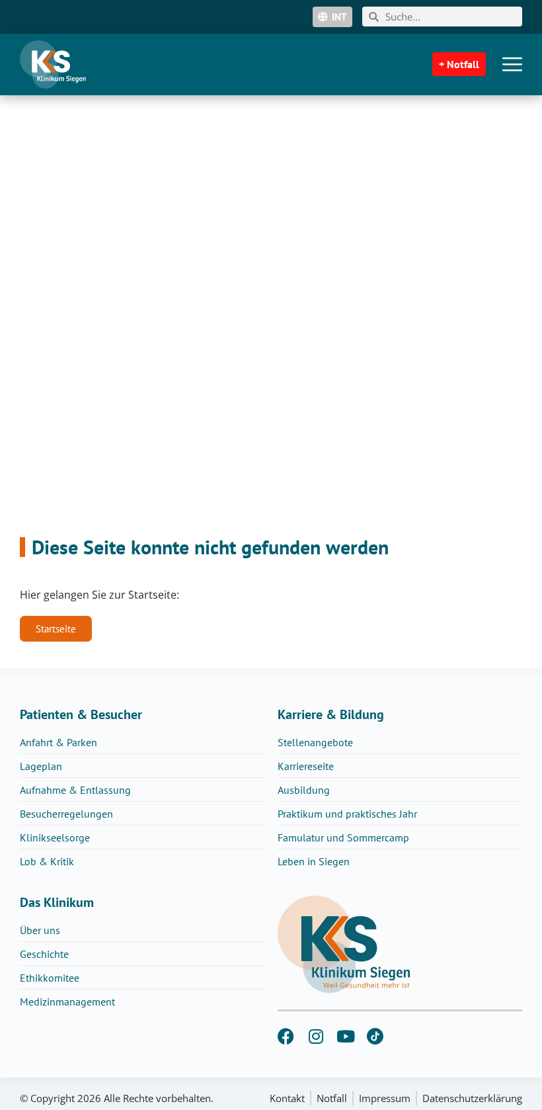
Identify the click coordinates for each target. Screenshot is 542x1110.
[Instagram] (315, 1036)
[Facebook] (286, 1036)
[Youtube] (345, 1036)
